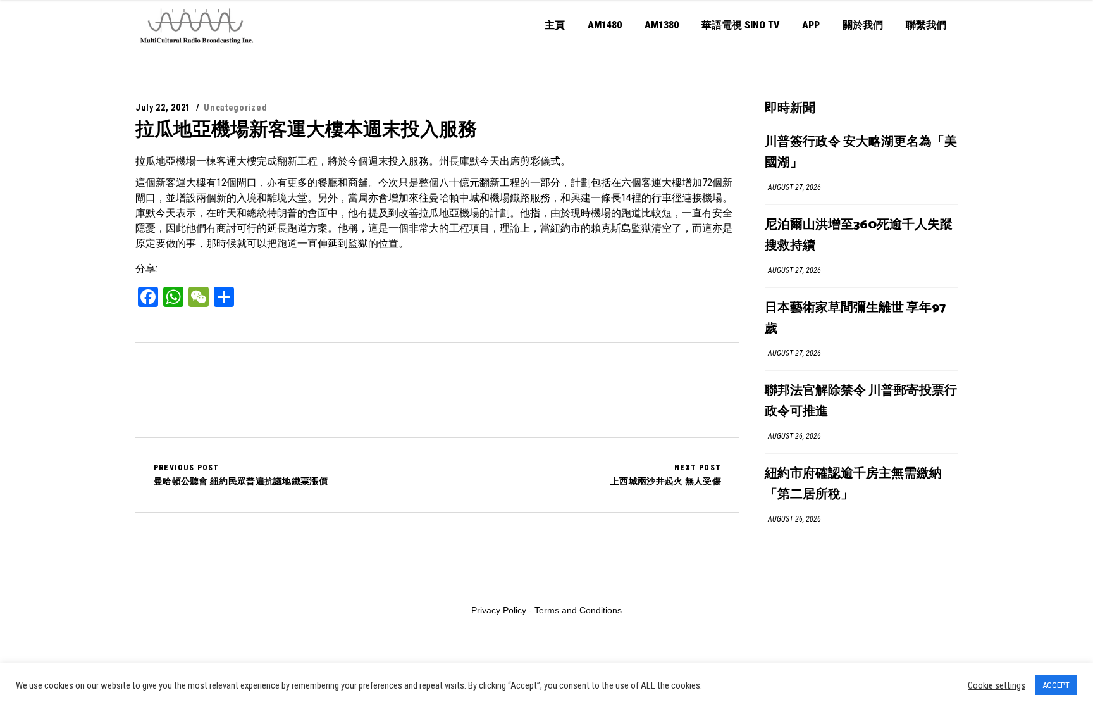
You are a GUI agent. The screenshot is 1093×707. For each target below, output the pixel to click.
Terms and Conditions (578, 610)
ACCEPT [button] (1056, 685)
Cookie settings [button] (996, 685)
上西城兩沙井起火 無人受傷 (665, 474)
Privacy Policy (498, 610)
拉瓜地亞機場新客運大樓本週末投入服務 (306, 129)
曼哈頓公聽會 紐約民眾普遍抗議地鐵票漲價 (241, 474)
